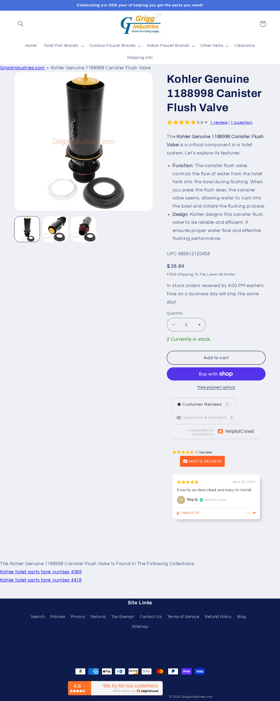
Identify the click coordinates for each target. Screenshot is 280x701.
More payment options (216, 387)
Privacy (78, 617)
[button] (20, 24)
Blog (241, 617)
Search (38, 617)
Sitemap (140, 627)
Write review (204, 461)
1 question (241, 122)
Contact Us (151, 617)
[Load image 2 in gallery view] (55, 229)
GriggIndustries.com (22, 67)
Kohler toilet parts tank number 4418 (41, 580)
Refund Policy (218, 617)
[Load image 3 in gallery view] (83, 229)
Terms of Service (183, 617)
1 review (219, 122)
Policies (57, 617)
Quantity (175, 313)
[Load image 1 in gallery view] (27, 229)
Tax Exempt (122, 617)
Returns (98, 617)
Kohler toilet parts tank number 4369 (41, 572)
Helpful (187, 513)
